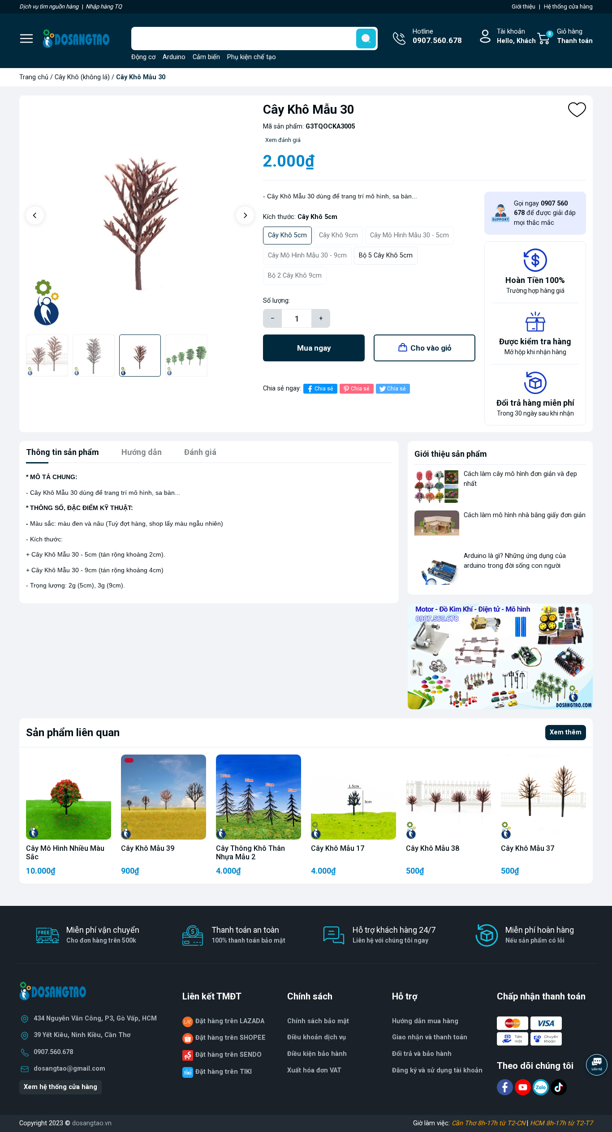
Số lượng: (276, 300)
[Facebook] (506, 1087)
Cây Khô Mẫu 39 (147, 848)
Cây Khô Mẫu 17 (337, 848)
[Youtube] (524, 1087)
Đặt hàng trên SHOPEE (230, 1038)
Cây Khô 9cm (338, 235)
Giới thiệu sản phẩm (450, 454)
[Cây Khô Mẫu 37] (543, 797)
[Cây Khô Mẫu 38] (448, 797)
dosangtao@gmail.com (69, 1068)
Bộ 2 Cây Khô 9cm (295, 275)
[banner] (500, 656)
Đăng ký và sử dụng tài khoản (437, 1070)
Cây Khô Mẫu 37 (527, 848)
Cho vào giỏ (431, 347)
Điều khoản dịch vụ (316, 1037)
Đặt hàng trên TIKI (223, 1072)
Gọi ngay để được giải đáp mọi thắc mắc (545, 213)
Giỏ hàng (570, 36)
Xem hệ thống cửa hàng (60, 1087)
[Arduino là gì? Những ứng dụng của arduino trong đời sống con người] (436, 568)
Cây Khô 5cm (287, 235)
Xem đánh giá (283, 140)
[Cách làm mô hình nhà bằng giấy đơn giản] (436, 527)
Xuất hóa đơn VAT (314, 1070)
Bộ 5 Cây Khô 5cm (386, 255)
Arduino (174, 57)
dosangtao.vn (92, 1123)
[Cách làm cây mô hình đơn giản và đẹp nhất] (436, 486)
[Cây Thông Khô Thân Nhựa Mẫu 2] (258, 797)
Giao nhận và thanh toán (429, 1037)
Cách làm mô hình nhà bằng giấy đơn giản (525, 515)
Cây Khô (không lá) (82, 77)
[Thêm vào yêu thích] (577, 110)
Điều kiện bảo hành (317, 1054)
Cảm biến (206, 57)
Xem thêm (566, 732)
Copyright (34, 1123)
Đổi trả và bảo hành (422, 1054)
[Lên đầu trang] (597, 1089)
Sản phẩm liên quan (73, 732)
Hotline (437, 36)
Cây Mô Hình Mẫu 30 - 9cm (307, 255)
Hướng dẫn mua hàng (425, 1021)
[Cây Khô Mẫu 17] (353, 797)
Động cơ (143, 57)
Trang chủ (33, 77)
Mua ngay (314, 347)
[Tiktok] (559, 1087)
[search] (366, 38)
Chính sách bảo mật (318, 1021)
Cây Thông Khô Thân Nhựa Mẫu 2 (250, 852)
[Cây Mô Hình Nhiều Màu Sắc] (68, 797)
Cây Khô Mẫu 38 (432, 848)
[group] (140, 216)
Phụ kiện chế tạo (251, 57)
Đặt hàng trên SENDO (228, 1055)
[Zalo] (542, 1087)
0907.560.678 (53, 1052)
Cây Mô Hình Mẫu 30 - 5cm (409, 235)
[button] (35, 215)
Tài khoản (516, 36)
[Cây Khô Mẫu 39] (163, 797)
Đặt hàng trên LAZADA (229, 1021)
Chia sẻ (324, 389)
